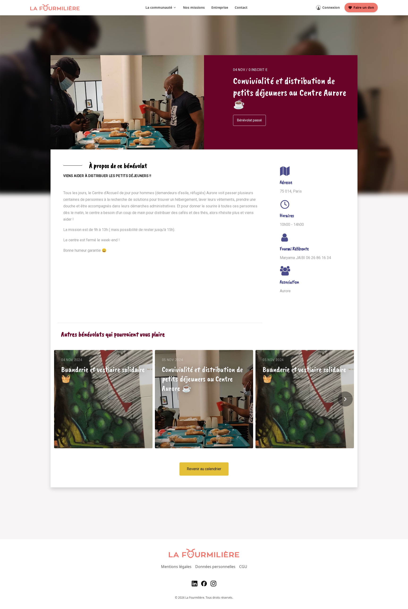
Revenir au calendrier (204, 469)
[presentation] (345, 399)
